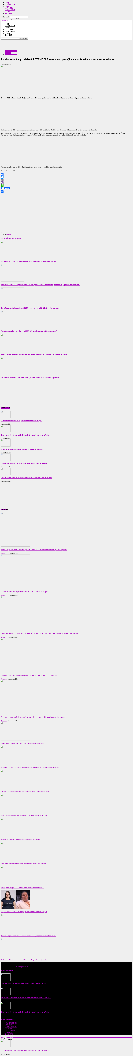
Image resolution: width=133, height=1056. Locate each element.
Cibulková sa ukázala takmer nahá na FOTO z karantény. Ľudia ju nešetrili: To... (24, 960)
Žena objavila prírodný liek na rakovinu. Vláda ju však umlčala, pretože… (24, 463)
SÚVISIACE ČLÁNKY (6, 238)
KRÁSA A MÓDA (10, 10)
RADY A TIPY (9, 8)
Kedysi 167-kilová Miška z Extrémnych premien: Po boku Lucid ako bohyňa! (24, 912)
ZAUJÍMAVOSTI (10, 4)
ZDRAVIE (7, 6)
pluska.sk (8, 234)
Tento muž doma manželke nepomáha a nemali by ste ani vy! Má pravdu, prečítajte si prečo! (33, 717)
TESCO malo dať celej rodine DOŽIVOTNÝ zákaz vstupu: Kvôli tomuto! (25, 1051)
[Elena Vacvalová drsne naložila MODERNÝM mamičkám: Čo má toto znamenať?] (12, 327)
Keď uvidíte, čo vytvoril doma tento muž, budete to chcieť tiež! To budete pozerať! (30, 377)
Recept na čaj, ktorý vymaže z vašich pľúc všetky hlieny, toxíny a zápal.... (23, 743)
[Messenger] (66, 177)
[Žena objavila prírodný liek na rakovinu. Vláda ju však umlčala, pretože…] (6, 460)
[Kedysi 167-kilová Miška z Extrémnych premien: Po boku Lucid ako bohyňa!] (15, 908)
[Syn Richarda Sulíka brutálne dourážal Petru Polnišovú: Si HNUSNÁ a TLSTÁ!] (12, 258)
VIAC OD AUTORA (16, 238)
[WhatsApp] (66, 185)
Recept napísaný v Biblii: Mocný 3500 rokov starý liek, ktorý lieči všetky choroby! (30, 308)
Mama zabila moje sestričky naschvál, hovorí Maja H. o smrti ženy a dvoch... (24, 864)
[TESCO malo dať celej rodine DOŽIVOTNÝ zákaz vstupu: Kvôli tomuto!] (6, 1047)
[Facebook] (66, 174)
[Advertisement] (36, 44)
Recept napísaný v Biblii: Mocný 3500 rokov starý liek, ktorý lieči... (22, 449)
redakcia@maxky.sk (22, 967)
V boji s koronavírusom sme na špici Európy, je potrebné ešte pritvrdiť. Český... (24, 815)
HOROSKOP (8, 13)
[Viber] (66, 182)
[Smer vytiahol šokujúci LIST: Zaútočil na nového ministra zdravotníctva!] (15, 884)
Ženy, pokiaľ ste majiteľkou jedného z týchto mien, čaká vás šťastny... (24, 983)
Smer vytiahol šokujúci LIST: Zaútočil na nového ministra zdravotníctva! (22, 888)
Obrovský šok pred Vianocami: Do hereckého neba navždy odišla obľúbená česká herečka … (28, 936)
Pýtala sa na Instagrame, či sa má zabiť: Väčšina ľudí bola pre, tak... (21, 840)
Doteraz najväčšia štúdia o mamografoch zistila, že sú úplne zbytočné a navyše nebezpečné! (34, 354)
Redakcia (4, 553)
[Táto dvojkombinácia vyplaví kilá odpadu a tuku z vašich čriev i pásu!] (15, 588)
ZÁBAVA (7, 12)
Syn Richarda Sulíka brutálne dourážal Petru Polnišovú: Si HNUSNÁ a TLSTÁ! (28, 262)
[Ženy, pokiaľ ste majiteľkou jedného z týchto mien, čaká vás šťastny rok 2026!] (6, 980)
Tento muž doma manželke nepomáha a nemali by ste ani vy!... (21, 421)
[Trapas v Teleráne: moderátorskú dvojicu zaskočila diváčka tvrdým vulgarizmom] (15, 788)
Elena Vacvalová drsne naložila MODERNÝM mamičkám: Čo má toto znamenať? (29, 331)
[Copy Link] (66, 180)
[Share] (66, 191)
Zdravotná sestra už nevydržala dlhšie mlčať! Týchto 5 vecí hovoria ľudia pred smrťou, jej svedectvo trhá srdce (40, 285)
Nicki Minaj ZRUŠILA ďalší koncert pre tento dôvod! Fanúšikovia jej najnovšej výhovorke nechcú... (30, 767)
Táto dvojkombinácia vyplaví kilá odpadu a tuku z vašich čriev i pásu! (25, 592)
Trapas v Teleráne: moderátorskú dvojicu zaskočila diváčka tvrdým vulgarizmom (25, 791)
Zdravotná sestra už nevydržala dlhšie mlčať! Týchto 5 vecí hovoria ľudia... (25, 435)
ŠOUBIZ (7, 2)
